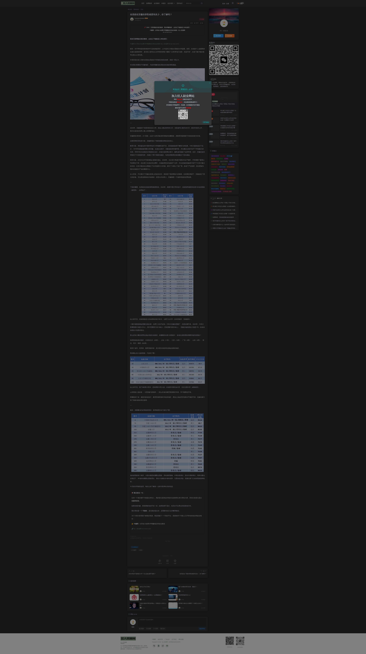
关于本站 (206, 122)
